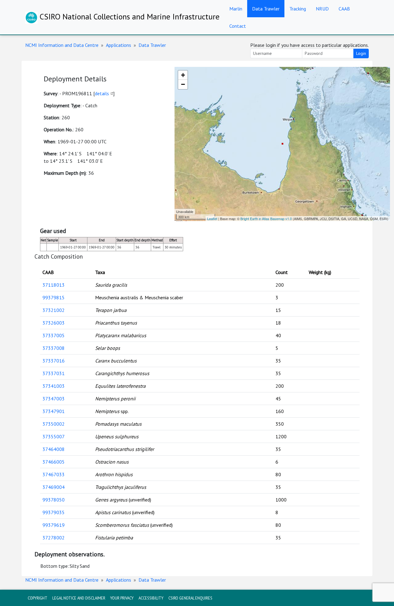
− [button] (183, 84)
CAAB (344, 9)
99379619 (53, 525)
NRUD (322, 9)
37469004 (53, 487)
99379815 (53, 297)
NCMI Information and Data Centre (61, 45)
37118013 (53, 285)
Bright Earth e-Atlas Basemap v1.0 (266, 218)
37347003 (53, 398)
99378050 (53, 500)
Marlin (235, 9)
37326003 (53, 323)
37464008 (53, 449)
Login (361, 53)
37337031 (53, 373)
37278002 (53, 537)
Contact (237, 26)
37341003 (53, 386)
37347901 (53, 411)
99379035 (53, 512)
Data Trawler (265, 9)
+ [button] (183, 75)
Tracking (297, 9)
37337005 (53, 335)
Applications (118, 45)
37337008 (53, 348)
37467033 (53, 474)
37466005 (53, 462)
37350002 (53, 424)
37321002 (53, 310)
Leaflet (212, 218)
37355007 (53, 436)
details (102, 93)
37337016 (53, 361)
